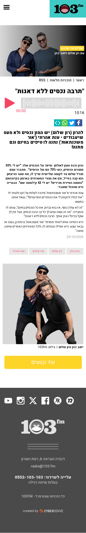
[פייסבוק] (78, 122)
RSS (42, 80)
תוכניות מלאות (60, 80)
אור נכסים (38, 251)
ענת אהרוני (19, 251)
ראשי (80, 80)
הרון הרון (75, 251)
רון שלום (57, 251)
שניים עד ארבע (72, 48)
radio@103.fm (43, 466)
